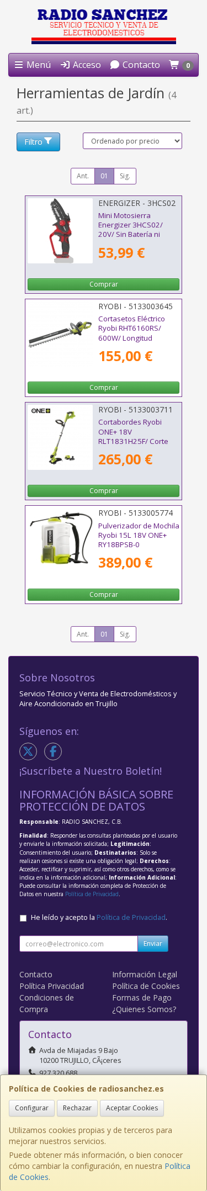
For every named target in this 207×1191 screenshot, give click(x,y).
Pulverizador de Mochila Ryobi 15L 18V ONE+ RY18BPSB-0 (138, 535)
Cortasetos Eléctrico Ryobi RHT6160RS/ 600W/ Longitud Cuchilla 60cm (131, 333)
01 (104, 176)
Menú (37, 65)
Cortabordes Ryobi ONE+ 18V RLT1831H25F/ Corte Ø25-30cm (133, 436)
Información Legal (144, 974)
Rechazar (77, 1108)
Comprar (103, 284)
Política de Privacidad (92, 894)
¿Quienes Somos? (144, 1009)
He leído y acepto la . (99, 917)
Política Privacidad (51, 986)
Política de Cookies (146, 986)
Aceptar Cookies (132, 1108)
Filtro (33, 141)
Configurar (32, 1108)
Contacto (140, 65)
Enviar (153, 943)
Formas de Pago (142, 997)
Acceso (86, 65)
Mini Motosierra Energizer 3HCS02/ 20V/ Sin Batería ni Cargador (130, 229)
